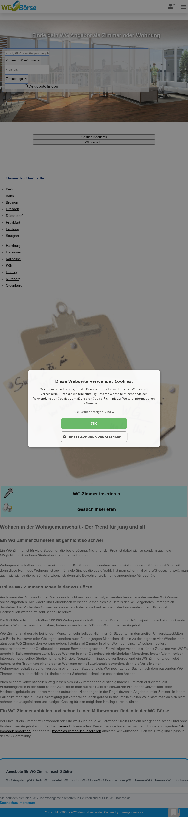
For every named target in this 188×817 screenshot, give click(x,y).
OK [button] (94, 423)
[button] (94, 412)
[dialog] (94, 408)
